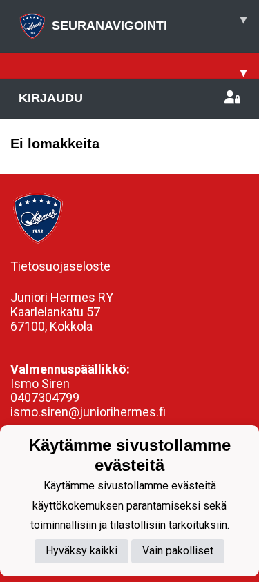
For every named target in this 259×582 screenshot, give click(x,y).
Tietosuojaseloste (60, 266)
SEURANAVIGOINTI (149, 22)
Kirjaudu (51, 98)
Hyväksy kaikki (81, 550)
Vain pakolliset (177, 550)
